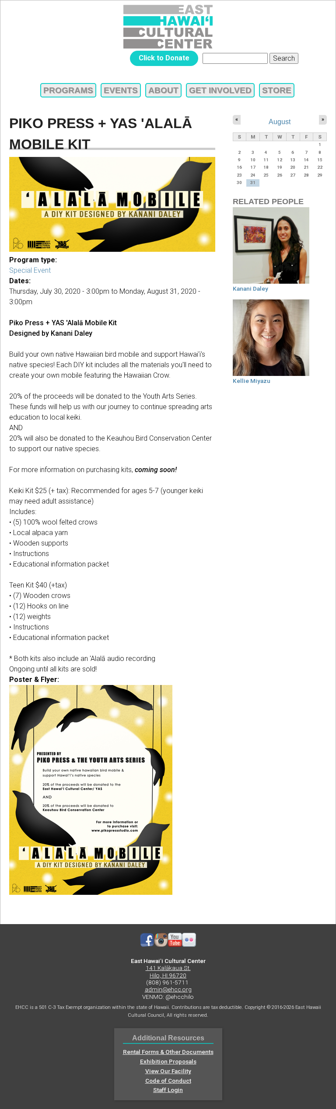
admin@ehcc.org (168, 989)
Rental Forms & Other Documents (168, 1051)
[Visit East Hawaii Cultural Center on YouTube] (175, 944)
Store (276, 90)
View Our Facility (168, 1070)
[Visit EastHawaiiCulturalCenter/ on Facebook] (147, 944)
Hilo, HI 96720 (168, 975)
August (279, 121)
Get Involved (220, 90)
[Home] (167, 27)
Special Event (30, 270)
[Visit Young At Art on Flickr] (189, 944)
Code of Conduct (168, 1080)
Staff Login (168, 1089)
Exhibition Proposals (168, 1061)
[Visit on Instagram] (161, 944)
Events (121, 90)
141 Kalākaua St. (168, 967)
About (163, 90)
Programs (68, 90)
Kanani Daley (250, 288)
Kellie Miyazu (251, 380)
